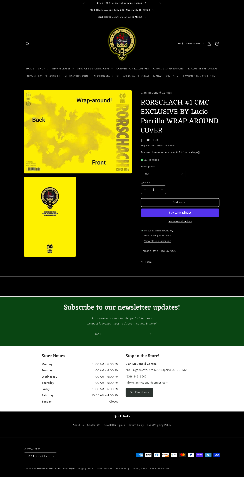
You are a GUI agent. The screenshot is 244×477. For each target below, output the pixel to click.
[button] (28, 44)
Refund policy (123, 469)
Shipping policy (85, 469)
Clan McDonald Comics (43, 469)
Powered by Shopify (65, 469)
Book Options (148, 166)
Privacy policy (140, 469)
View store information (157, 241)
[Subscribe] (150, 334)
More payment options (180, 221)
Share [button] (148, 262)
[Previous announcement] (84, 3)
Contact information (159, 469)
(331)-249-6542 (136, 376)
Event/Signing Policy (159, 425)
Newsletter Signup (114, 425)
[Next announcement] (160, 3)
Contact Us (93, 425)
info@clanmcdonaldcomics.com (147, 382)
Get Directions (139, 392)
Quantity (145, 182)
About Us (78, 425)
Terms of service (104, 469)
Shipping (145, 145)
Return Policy (136, 425)
